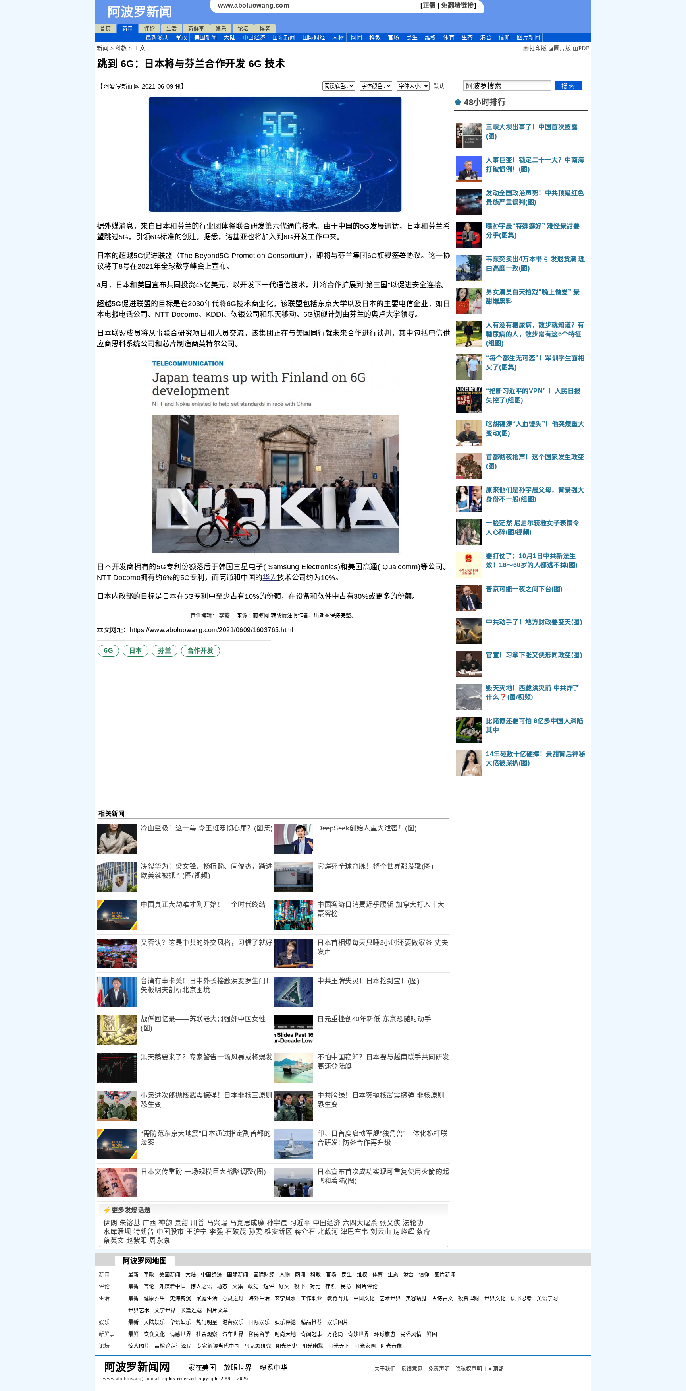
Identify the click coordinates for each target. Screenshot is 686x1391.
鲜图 (431, 1334)
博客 (265, 28)
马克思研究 (257, 1346)
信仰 (504, 37)
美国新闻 (205, 37)
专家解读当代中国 (218, 1346)
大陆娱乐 (154, 1322)
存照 (330, 1286)
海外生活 (259, 1298)
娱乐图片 (338, 1322)
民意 (346, 1286)
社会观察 (207, 1334)
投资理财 (469, 1298)
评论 (149, 28)
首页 (105, 28)
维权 (430, 37)
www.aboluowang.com (253, 5)
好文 (284, 1286)
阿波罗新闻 (140, 12)
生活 (171, 28)
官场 (393, 37)
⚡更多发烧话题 (127, 1210)
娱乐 (221, 28)
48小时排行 (485, 102)
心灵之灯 (233, 1298)
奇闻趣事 (311, 1334)
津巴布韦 (354, 1232)
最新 (157, 37)
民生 (412, 37)
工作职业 (311, 1298)
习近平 (300, 1223)
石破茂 (236, 1232)
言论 (149, 1286)
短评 (268, 1286)
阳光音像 (391, 1346)
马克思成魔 (247, 1223)
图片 (528, 37)
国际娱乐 (259, 1322)
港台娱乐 (233, 1322)
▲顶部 (496, 1369)
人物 (338, 37)
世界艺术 (139, 1310)
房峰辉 (403, 1232)
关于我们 (385, 1369)
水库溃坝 (117, 1232)
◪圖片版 (560, 48)
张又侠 (390, 1223)
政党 (253, 1286)
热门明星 (207, 1322)
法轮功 (413, 1223)
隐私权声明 (468, 1369)
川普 (197, 1223)
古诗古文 (442, 1298)
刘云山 (380, 1232)
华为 (269, 578)
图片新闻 (445, 1274)
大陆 (229, 37)
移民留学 (259, 1334)
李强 (216, 1232)
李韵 (225, 615)
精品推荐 (311, 1322)
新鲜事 (196, 28)
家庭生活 (207, 1298)
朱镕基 (130, 1223)
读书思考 (521, 1298)
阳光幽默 (313, 1346)
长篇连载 (191, 1310)
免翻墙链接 (457, 5)
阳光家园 (365, 1346)
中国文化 (364, 1298)
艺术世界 (390, 1298)
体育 (449, 37)
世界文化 (495, 1298)
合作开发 (200, 650)
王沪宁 (196, 1232)
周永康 (159, 1240)
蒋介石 (305, 1232)
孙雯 (255, 1232)
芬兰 (164, 650)
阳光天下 (339, 1346)
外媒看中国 (172, 1286)
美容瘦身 (416, 1298)
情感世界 (180, 1334)
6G (108, 650)
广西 (149, 1223)
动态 (222, 1286)
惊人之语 (201, 1286)
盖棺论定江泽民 (173, 1346)
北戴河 (328, 1232)
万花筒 (335, 1334)
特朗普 (143, 1232)
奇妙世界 (358, 1334)
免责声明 (439, 1369)
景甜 (182, 1223)
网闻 (356, 37)
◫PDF (581, 48)
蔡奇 (423, 1232)
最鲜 (133, 1334)
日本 (135, 650)
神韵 (165, 1223)
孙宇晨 (277, 1223)
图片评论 (367, 1286)
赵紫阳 (136, 1240)
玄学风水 (285, 1298)
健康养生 (154, 1298)
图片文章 (217, 1310)
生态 (467, 37)
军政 (181, 37)
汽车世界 (233, 1334)
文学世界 (165, 1310)
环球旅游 (384, 1334)
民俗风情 (411, 1334)
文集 (237, 1286)
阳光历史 (286, 1346)
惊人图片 (139, 1346)
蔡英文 (113, 1240)
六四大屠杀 (360, 1223)
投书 (299, 1286)
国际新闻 (283, 37)
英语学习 (547, 1298)
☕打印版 (534, 48)
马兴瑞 (217, 1223)
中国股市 (170, 1232)
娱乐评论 (285, 1322)
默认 (439, 86)
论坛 (243, 28)
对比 (315, 1286)
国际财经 (314, 37)
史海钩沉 (180, 1298)
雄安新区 (278, 1232)
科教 (375, 37)
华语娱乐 (180, 1322)
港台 (485, 37)
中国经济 (254, 37)
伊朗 (110, 1223)
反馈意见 (412, 1369)
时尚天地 (285, 1334)
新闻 (127, 28)
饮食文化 (154, 1334)
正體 (429, 5)
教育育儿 (338, 1298)
